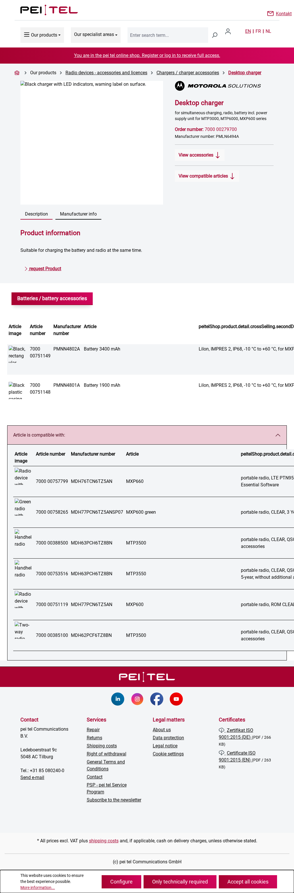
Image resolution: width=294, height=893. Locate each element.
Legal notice (165, 746)
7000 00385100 (52, 635)
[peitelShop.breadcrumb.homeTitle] (18, 72)
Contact (94, 777)
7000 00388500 (52, 543)
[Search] (214, 35)
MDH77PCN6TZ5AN (91, 604)
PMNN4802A (66, 349)
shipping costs (104, 841)
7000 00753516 (52, 573)
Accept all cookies (247, 882)
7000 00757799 (52, 481)
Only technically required (180, 882)
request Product (44, 268)
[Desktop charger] (91, 143)
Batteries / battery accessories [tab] (52, 298)
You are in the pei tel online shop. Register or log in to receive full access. (147, 55)
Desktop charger (244, 72)
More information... (37, 887)
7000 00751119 (52, 604)
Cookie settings (168, 754)
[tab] (36, 214)
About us (162, 729)
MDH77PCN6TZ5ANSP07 (97, 512)
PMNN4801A (66, 385)
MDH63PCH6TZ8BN (91, 543)
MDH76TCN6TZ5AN (91, 481)
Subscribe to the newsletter (114, 800)
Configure (121, 882)
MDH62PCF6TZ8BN (91, 635)
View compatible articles (204, 176)
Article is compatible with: (39, 435)
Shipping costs (102, 746)
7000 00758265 (52, 512)
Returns (94, 737)
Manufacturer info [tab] (78, 214)
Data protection (168, 737)
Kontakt (284, 13)
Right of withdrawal (106, 754)
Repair (93, 729)
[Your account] (230, 31)
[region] (92, 143)
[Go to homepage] (43, 10)
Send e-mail (32, 777)
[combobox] (167, 35)
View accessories (196, 155)
